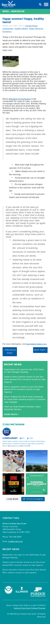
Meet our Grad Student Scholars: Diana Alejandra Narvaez (22, 408)
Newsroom (18, 11)
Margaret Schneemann (20, 99)
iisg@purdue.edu (15, 541)
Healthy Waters (21, 28)
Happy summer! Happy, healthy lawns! (23, 20)
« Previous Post (10, 352)
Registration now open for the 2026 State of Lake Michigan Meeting (24, 371)
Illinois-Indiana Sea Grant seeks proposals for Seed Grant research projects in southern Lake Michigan (25, 399)
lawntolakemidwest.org (36, 344)
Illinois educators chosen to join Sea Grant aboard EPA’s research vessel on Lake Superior (23, 389)
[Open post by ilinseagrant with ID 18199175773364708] (13, 484)
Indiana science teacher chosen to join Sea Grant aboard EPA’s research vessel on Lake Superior (25, 379)
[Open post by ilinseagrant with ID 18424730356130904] (37, 484)
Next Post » (40, 350)
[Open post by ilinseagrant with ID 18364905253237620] (13, 461)
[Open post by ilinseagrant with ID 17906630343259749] (37, 461)
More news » (11, 414)
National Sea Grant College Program (29, 608)
